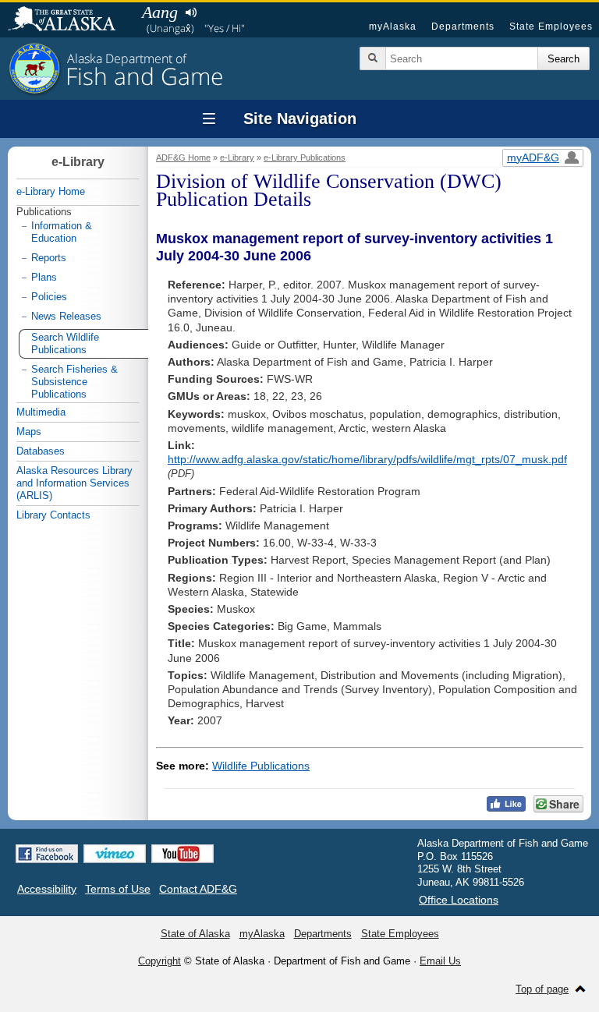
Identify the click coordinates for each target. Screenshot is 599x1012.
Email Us (440, 961)
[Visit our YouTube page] (182, 853)
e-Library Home (50, 191)
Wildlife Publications (261, 765)
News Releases (66, 316)
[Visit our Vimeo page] (114, 853)
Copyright (159, 961)
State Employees (551, 26)
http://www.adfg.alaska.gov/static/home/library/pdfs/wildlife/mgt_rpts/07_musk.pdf (367, 459)
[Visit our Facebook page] (47, 853)
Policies (49, 297)
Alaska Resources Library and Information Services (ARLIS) (74, 483)
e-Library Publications (305, 157)
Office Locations (458, 899)
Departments (462, 26)
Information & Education (61, 232)
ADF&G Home (183, 157)
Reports (48, 258)
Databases (40, 451)
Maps (28, 431)
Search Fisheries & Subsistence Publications (74, 381)
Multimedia (41, 412)
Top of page (542, 989)
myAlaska (392, 26)
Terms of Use (118, 889)
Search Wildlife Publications (65, 343)
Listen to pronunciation (190, 12)
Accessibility (46, 889)
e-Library (237, 157)
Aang (160, 12)
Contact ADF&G (198, 889)
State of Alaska (69, 20)
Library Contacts (53, 515)
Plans (44, 277)
